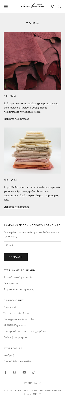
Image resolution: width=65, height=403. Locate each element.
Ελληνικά (30, 383)
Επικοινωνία (10, 307)
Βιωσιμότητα (11, 283)
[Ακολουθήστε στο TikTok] (33, 372)
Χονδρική (9, 355)
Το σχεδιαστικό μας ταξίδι (18, 277)
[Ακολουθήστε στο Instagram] (15, 372)
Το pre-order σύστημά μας (19, 289)
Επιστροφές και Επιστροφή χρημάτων (25, 331)
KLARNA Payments (14, 325)
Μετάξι (10, 179)
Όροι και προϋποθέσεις (17, 313)
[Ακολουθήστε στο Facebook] (5, 372)
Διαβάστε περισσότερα (16, 118)
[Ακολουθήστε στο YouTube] (24, 372)
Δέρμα (10, 96)
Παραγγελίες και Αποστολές (19, 319)
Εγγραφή (15, 257)
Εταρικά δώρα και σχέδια (18, 361)
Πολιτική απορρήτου (15, 337)
